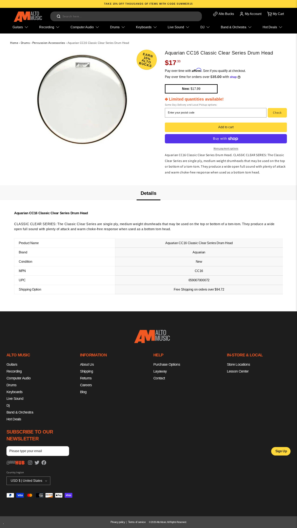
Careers (86, 385)
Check (277, 112)
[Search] (59, 16)
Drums (25, 42)
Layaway (160, 371)
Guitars (11, 365)
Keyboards (14, 392)
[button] (275, 14)
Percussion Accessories (48, 42)
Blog (83, 392)
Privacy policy (118, 522)
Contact (159, 378)
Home (14, 42)
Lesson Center (238, 371)
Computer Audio (18, 378)
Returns (86, 378)
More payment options (226, 148)
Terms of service (136, 522)
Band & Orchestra (19, 412)
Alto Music (161, 522)
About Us (87, 365)
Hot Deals (13, 419)
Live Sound (14, 399)
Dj (8, 405)
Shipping (86, 371)
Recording (14, 371)
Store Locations (238, 365)
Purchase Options (166, 365)
